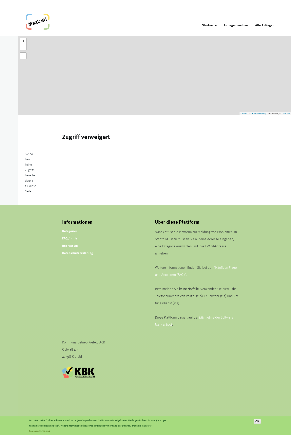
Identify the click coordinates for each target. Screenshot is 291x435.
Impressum (70, 245)
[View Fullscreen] (23, 56)
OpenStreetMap (258, 113)
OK (257, 421)
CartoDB (286, 113)
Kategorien (70, 231)
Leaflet (244, 113)
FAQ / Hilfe (69, 238)
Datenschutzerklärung (77, 253)
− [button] (23, 46)
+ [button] (23, 41)
